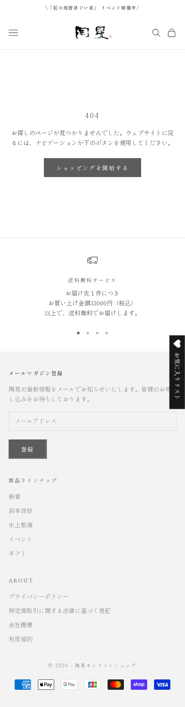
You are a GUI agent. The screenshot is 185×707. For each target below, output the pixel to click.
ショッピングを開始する (92, 168)
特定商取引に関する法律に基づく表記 (60, 610)
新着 (15, 496)
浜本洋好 (21, 510)
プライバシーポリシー (39, 596)
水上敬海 (21, 524)
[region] (92, 286)
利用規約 (21, 639)
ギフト (18, 553)
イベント (21, 539)
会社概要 (21, 624)
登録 (27, 449)
